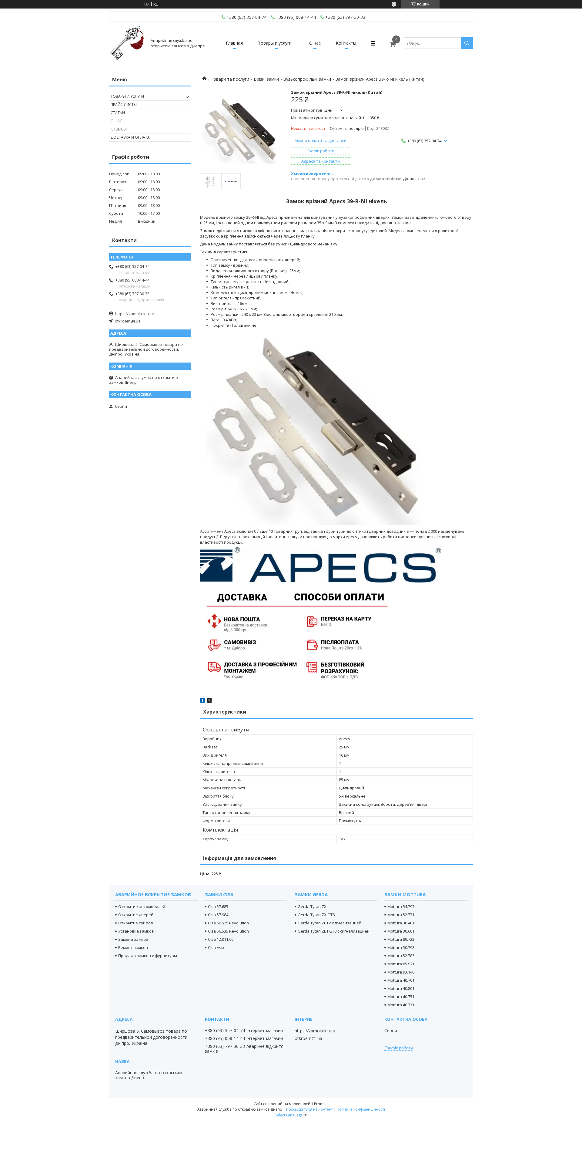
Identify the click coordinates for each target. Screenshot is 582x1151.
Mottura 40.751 (400, 996)
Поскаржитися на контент (309, 1109)
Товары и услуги (275, 43)
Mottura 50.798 (400, 947)
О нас (315, 43)
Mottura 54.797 (400, 906)
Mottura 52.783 (400, 955)
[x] (209, 701)
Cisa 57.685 (218, 906)
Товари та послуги (230, 79)
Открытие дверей (135, 914)
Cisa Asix (216, 947)
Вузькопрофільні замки (307, 79)
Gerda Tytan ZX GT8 (316, 914)
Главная (234, 43)
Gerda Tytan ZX (312, 906)
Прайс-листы (124, 104)
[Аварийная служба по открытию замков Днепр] (127, 43)
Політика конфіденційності (361, 1109)
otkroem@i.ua (128, 321)
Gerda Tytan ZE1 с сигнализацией (329, 923)
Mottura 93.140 (400, 972)
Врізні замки (266, 79)
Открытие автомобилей (141, 906)
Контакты (346, 43)
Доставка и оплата (130, 137)
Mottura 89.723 (400, 939)
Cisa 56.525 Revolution (228, 923)
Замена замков (133, 939)
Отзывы (119, 129)
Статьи (118, 112)
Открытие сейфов (135, 923)
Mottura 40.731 (400, 1005)
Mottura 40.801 (400, 988)
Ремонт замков (133, 947)
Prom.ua (321, 1103)
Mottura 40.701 (400, 980)
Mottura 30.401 (400, 923)
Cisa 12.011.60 (220, 939)
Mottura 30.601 (400, 931)
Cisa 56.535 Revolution (228, 931)
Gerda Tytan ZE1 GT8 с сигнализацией (334, 931)
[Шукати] (467, 43)
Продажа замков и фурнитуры (147, 955)
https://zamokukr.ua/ (134, 313)
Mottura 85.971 (400, 964)
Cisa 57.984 (218, 914)
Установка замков (136, 931)
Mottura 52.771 (400, 914)
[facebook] (202, 701)
